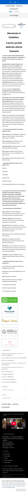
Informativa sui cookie (10, 487)
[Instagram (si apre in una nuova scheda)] (12, 2)
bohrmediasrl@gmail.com (8, 444)
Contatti (5, 458)
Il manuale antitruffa (5, 382)
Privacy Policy (7, 454)
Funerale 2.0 (4, 376)
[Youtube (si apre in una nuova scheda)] (15, 2)
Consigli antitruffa (5, 379)
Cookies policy (7, 456)
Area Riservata (7, 462)
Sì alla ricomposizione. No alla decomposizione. (11, 367)
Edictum (3, 371)
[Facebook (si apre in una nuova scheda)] (10, 2)
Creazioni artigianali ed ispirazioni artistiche (10, 357)
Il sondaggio (4, 374)
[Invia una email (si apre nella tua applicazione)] (18, 2)
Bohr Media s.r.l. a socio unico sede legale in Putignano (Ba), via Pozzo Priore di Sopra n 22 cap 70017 (13, 438)
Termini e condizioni (8, 460)
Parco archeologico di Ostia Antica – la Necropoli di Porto (13, 363)
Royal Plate (3, 360)
